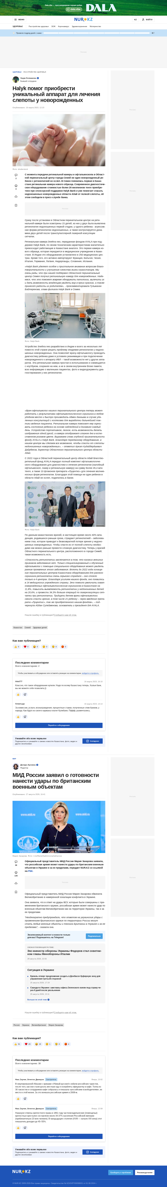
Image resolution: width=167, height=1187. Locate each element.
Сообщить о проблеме (120, 1172)
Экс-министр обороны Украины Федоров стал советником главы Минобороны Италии (64, 952)
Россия (17, 1025)
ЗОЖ (53, 26)
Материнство (95, 26)
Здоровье (18, 26)
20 (29, 1044)
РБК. (30, 871)
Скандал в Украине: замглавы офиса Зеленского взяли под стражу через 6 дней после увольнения (65, 989)
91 (19, 1044)
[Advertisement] (83, 52)
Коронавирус (63, 26)
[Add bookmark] (16, 205)
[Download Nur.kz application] (83, 8)
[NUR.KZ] (83, 19)
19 (40, 1044)
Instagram (94, 741)
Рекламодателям (144, 1172)
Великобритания (39, 1025)
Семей (28, 627)
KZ (135, 20)
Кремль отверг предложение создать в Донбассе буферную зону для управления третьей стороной (65, 977)
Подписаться (94, 936)
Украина (25, 1025)
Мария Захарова (56, 1025)
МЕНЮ (21, 20)
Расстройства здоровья (39, 26)
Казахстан (18, 627)
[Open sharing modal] (16, 196)
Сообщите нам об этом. (65, 615)
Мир (14, 759)
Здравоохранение (79, 26)
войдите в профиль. (90, 673)
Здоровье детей (40, 627)
